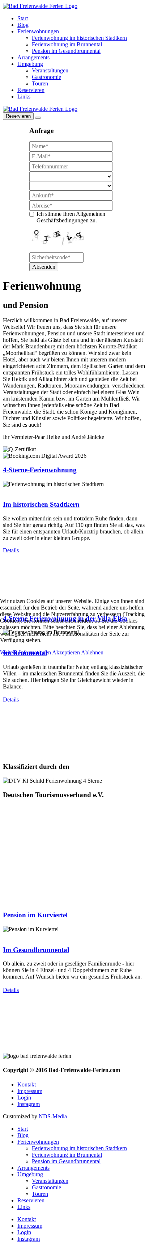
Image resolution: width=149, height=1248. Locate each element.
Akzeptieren (66, 652)
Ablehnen (92, 652)
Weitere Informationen (25, 652)
